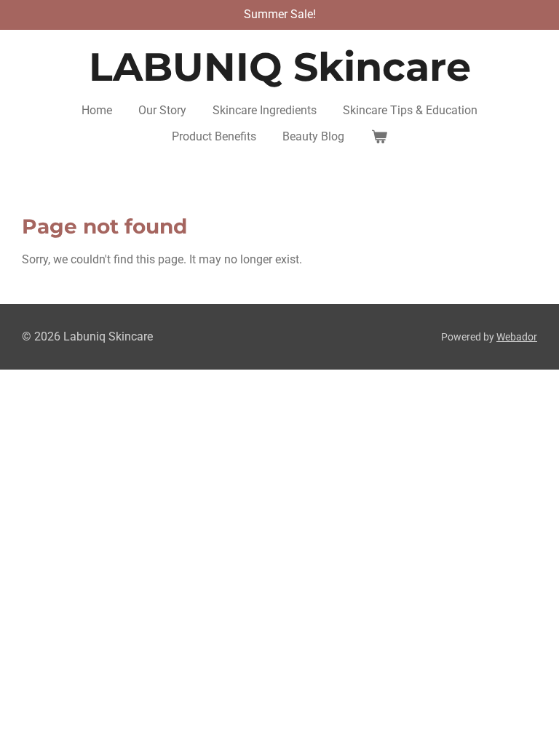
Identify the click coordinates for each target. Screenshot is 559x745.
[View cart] (378, 136)
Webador (516, 337)
